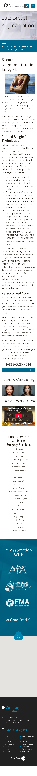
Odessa (7, 739)
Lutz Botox (18, 449)
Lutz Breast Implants (18, 470)
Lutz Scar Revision (18, 488)
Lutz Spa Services (18, 520)
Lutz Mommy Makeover (18, 467)
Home (4, 43)
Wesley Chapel (27, 746)
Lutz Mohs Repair (18, 456)
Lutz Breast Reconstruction (18, 492)
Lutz (6, 736)
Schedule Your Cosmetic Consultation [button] (17, 370)
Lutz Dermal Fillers (18, 502)
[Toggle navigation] (33, 6)
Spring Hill (8, 741)
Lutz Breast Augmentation (18, 460)
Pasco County (27, 749)
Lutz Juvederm (18, 523)
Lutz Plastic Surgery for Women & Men (17, 46)
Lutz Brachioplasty (18, 484)
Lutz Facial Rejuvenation (18, 531)
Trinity (7, 746)
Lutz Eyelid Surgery (18, 516)
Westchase (9, 749)
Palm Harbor (26, 739)
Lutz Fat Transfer (18, 509)
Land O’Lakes (9, 744)
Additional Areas (28, 751)
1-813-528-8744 (18, 364)
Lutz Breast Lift (18, 481)
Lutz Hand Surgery (18, 527)
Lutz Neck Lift (18, 477)
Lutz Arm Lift (18, 474)
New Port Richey (28, 736)
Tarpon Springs (27, 744)
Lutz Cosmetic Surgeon (18, 499)
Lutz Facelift (18, 513)
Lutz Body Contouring (19, 495)
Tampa (24, 741)
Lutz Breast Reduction (18, 506)
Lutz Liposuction (18, 452)
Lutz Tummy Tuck (18, 463)
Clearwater (9, 751)
